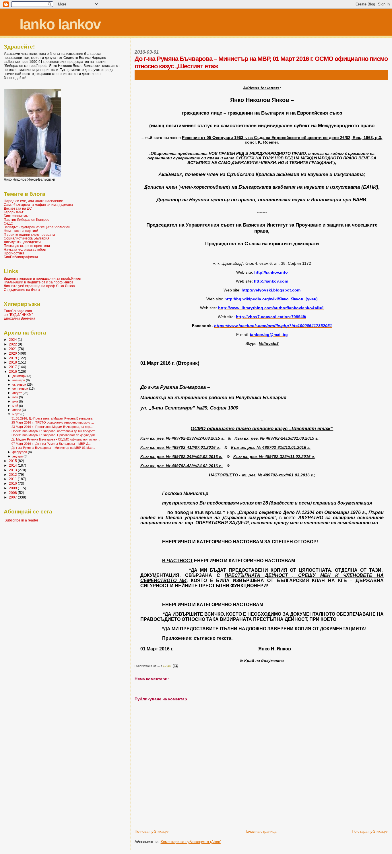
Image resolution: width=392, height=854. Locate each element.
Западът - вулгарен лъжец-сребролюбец (37, 227)
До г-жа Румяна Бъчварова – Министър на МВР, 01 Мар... (53, 447)
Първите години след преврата (29, 234)
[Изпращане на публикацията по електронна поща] (175, 665)
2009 (13, 488)
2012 (13, 474)
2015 (13, 461)
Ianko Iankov (60, 24)
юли (15, 397)
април (17, 409)
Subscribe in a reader (21, 520)
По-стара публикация (370, 831)
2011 (13, 479)
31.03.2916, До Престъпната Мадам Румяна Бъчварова (51, 418)
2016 (13, 371)
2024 (13, 339)
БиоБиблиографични (21, 257)
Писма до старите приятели (27, 246)
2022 (13, 344)
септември (20, 388)
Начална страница (260, 831)
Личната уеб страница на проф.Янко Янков (39, 286)
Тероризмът (14, 212)
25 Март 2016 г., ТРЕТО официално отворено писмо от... (52, 422)
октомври (19, 384)
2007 (13, 497)
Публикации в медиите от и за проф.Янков (38, 282)
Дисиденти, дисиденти (22, 242)
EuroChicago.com (18, 311)
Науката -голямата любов (25, 249)
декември (19, 376)
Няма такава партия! (21, 231)
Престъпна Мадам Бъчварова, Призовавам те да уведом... (54, 435)
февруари (20, 452)
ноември (19, 380)
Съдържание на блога (22, 289)
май (15, 405)
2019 (13, 358)
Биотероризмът (17, 216)
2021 (13, 349)
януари (18, 456)
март (16, 414)
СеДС (8, 223)
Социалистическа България (26, 238)
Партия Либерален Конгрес (26, 219)
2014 (13, 465)
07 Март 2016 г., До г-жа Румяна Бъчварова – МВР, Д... (51, 443)
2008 (13, 492)
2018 (13, 362)
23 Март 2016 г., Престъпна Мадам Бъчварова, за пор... (52, 426)
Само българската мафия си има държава (38, 204)
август (17, 393)
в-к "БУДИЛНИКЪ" (18, 314)
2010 (13, 483)
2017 (13, 367)
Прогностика (14, 253)
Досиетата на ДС (18, 208)
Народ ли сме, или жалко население (33, 201)
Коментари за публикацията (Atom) (191, 842)
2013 (13, 470)
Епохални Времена (19, 318)
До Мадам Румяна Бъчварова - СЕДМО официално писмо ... (55, 439)
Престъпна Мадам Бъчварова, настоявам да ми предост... (54, 431)
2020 (13, 353)
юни (15, 401)
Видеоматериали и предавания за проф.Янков (42, 278)
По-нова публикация (152, 831)
